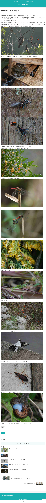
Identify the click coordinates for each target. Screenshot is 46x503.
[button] (43, 253)
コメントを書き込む (23, 443)
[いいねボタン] (2, 427)
